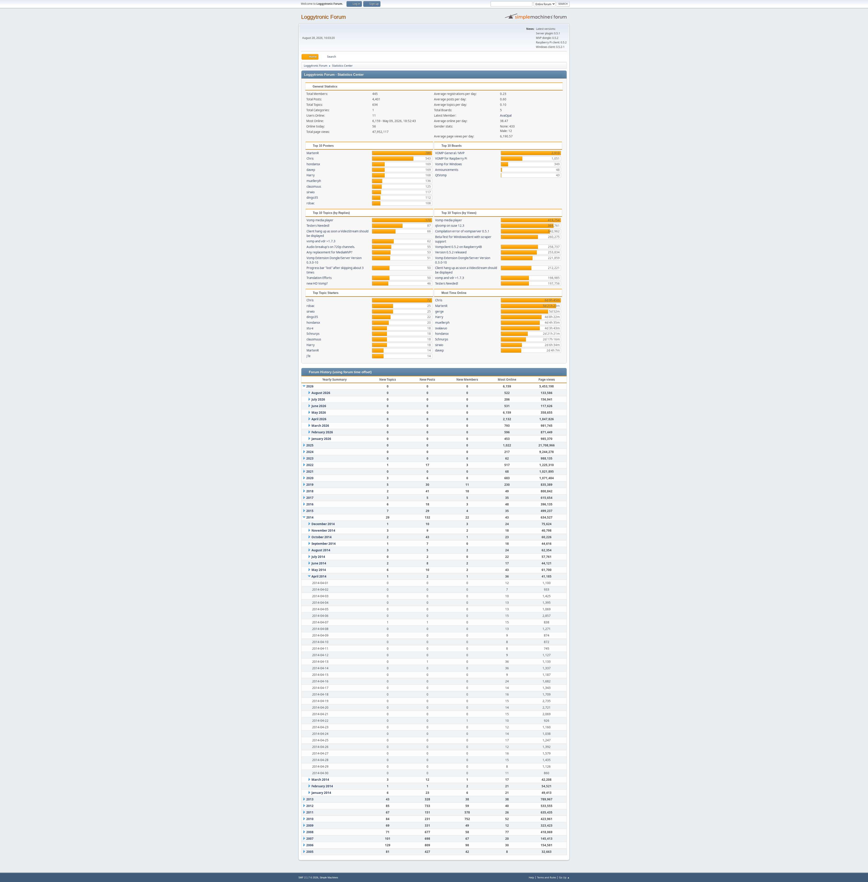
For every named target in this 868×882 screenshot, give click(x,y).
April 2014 (318, 576)
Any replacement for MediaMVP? (329, 252)
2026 (310, 386)
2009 (310, 825)
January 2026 (321, 439)
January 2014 (321, 793)
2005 (310, 852)
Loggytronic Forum (323, 17)
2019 (310, 485)
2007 (310, 839)
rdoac (310, 203)
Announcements (446, 170)
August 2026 (320, 393)
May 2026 (318, 412)
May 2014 (318, 570)
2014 (310, 517)
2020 (310, 478)
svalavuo (441, 328)
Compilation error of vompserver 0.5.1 (462, 231)
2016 (310, 504)
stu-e (310, 328)
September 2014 (323, 544)
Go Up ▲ (564, 877)
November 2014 (323, 530)
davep (311, 170)
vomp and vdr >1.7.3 (321, 241)
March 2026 (320, 426)
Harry (311, 175)
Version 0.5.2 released (451, 252)
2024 (310, 452)
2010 (310, 819)
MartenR (313, 153)
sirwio (311, 192)
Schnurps (313, 334)
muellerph (314, 181)
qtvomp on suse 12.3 (449, 226)
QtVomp (441, 175)
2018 (310, 491)
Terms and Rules (546, 877)
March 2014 (320, 780)
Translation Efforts (319, 278)
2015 (310, 511)
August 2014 (320, 550)
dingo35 (312, 198)
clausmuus (314, 186)
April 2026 (318, 419)
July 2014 (318, 557)
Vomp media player (320, 220)
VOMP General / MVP (450, 153)
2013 (310, 799)
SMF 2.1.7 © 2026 (308, 877)
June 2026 (318, 406)
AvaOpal (506, 115)
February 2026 (322, 432)
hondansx (313, 164)
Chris (310, 158)
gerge (439, 311)
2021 (310, 471)
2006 (310, 845)
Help (531, 877)
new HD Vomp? (317, 283)
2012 (310, 806)
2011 (310, 812)
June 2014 (318, 563)
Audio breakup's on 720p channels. (331, 247)
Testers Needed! (318, 226)
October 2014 (321, 537)
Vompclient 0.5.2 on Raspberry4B (458, 247)
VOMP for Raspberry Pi (451, 158)
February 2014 (322, 786)
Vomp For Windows (448, 164)
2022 (310, 465)
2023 (310, 458)
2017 (310, 498)
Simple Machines (329, 877)
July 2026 (318, 399)
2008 (310, 832)
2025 (310, 445)
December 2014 (323, 524)
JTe (309, 356)
